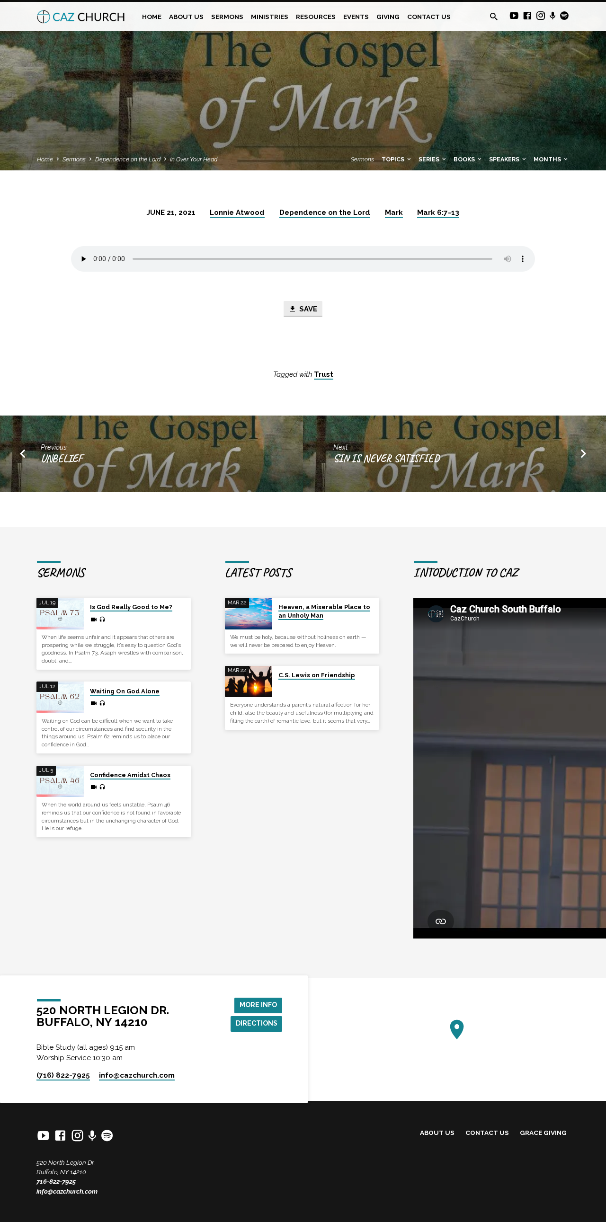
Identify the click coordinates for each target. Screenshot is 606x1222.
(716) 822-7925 (63, 1075)
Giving (388, 16)
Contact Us (429, 16)
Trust (323, 374)
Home (151, 16)
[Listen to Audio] (102, 619)
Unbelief (61, 458)
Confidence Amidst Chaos (130, 775)
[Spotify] (564, 16)
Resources (316, 16)
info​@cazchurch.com (137, 1075)
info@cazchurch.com (67, 1191)
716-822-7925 (56, 1181)
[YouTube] (514, 16)
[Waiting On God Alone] (60, 697)
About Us (186, 16)
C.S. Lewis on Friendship (316, 675)
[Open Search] (494, 17)
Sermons (227, 16)
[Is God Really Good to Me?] (60, 613)
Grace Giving (543, 1132)
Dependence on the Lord (127, 159)
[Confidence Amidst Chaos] (60, 781)
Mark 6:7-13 (438, 212)
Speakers (505, 159)
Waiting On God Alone (125, 691)
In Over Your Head (193, 159)
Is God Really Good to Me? (131, 607)
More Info (258, 1005)
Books (465, 159)
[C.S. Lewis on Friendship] (248, 682)
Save (307, 309)
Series (430, 159)
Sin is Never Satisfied (386, 458)
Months (548, 159)
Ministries (269, 16)
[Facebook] (527, 16)
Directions (256, 1023)
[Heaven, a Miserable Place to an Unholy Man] (248, 613)
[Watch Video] (94, 619)
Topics (394, 159)
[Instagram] (540, 16)
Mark (394, 212)
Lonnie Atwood (237, 212)
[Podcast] (553, 16)
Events (356, 16)
